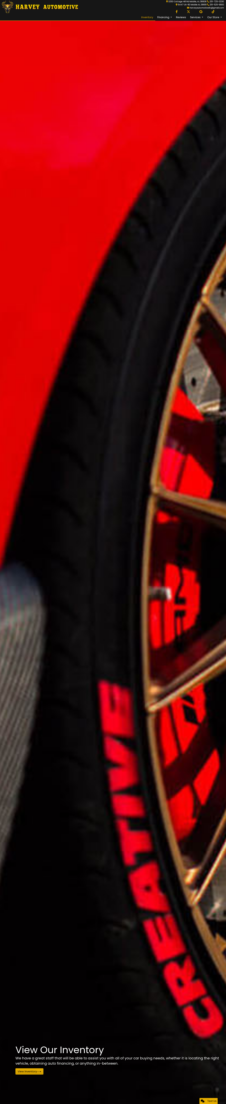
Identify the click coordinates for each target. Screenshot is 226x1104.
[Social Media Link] (213, 11)
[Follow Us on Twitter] (188, 11)
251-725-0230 (217, 1)
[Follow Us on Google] (200, 11)
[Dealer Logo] (39, 6)
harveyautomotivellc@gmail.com (207, 7)
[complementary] (218, 1096)
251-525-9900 (217, 4)
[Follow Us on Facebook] (177, 11)
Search (23, 1071)
